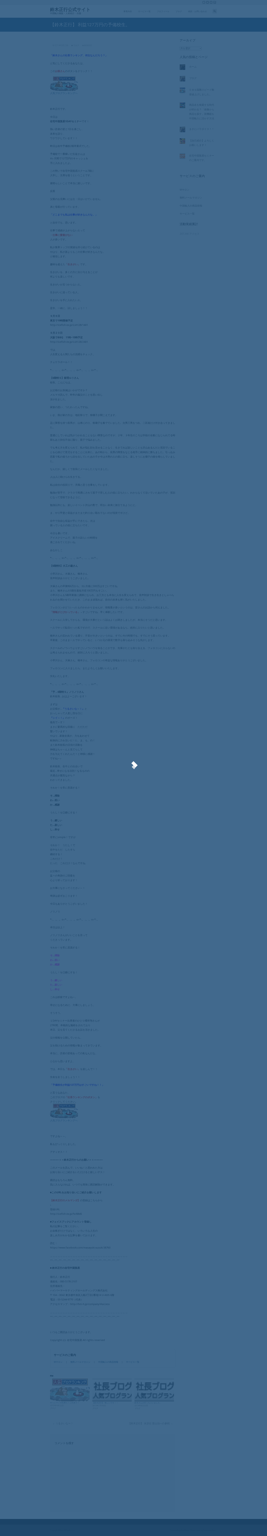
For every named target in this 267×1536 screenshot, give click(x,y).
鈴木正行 (88, 45)
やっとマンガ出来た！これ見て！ (64, 1402)
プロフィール (163, 11)
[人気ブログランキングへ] (64, 83)
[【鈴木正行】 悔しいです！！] (112, 1390)
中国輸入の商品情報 (108, 1361)
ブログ (179, 11)
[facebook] (203, 3)
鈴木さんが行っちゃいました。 (148, 1402)
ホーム (193, 66)
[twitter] (207, 3)
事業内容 (127, 11)
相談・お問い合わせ (197, 11)
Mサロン (58, 1361)
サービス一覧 (144, 11)
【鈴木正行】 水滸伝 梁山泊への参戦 (150, 1423)
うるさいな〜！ (62, 1423)
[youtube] (211, 3)
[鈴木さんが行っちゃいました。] (154, 1390)
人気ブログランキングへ (64, 93)
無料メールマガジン (80, 1361)
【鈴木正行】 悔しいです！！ (105, 1402)
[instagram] (214, 3)
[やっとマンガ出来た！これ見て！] (70, 1390)
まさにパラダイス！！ (201, 129)
